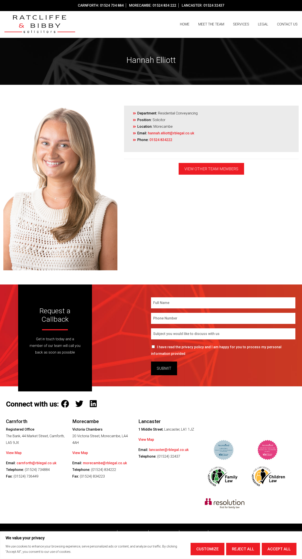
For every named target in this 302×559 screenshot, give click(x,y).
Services (241, 24)
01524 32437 (213, 5)
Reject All (243, 549)
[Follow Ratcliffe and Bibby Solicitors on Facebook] (66, 404)
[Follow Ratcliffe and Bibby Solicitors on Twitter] (80, 404)
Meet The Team (211, 24)
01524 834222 (160, 140)
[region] (151, 545)
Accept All (279, 549)
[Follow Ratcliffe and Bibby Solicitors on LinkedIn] (94, 404)
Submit (164, 368)
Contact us (287, 24)
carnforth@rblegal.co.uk (36, 463)
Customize (207, 549)
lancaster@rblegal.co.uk (169, 450)
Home (184, 24)
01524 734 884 (112, 5)
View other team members (211, 168)
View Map (14, 453)
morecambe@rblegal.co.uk (105, 463)
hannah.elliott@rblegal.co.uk (171, 133)
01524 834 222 (164, 5)
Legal (263, 24)
